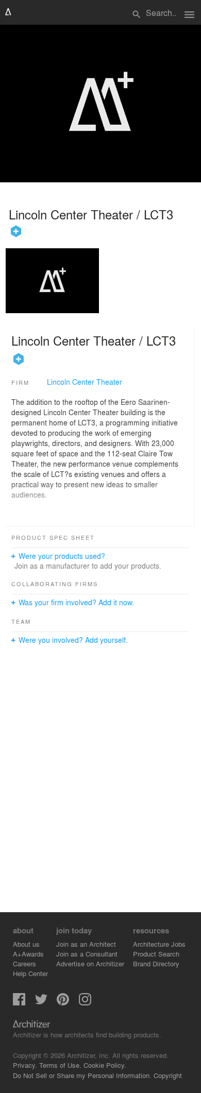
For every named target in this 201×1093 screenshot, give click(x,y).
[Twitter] (41, 1002)
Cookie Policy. (104, 1065)
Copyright (168, 1075)
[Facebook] (19, 1002)
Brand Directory (156, 963)
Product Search (156, 954)
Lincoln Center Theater (84, 382)
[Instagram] (85, 1002)
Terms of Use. (60, 1065)
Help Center (30, 973)
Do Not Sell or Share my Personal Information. (82, 1075)
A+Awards (28, 954)
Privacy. (25, 1065)
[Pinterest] (63, 1002)
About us (26, 944)
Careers (24, 963)
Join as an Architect (86, 944)
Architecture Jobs (159, 944)
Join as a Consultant (87, 954)
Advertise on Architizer (90, 963)
